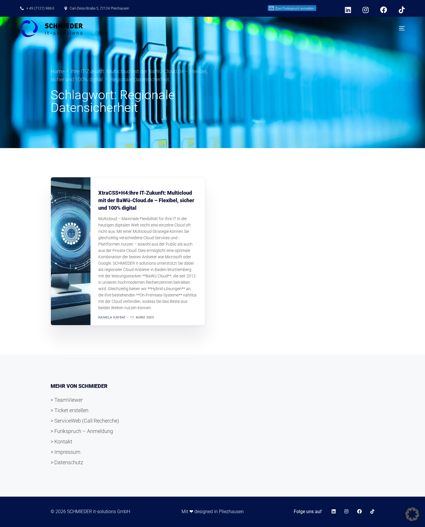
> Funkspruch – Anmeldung (82, 431)
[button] (412, 514)
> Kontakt (61, 441)
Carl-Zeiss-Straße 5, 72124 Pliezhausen (99, 8)
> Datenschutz (67, 462)
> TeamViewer (67, 400)
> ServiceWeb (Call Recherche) (85, 421)
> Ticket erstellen (69, 410)
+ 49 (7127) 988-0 (40, 8)
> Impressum (65, 452)
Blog (104, 180)
